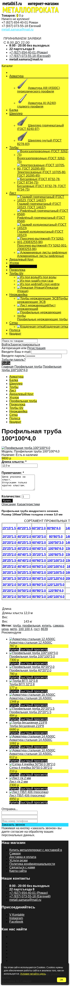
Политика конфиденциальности (32, 864)
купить (46, 625)
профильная (31, 625)
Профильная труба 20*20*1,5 (30, 712)
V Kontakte (16, 914)
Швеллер (16, 113)
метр (13, 629)
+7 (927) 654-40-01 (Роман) (28, 52)
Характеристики (28, 504)
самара (58, 625)
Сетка (13, 322)
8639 (44, 629)
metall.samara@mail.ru (17, 29)
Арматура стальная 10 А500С (30, 753)
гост (36, 629)
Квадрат (15, 333)
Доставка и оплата (22, 857)
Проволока (17, 270)
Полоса (14, 330)
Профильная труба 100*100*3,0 (32, 656)
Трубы (13, 147)
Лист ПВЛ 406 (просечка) (27, 795)
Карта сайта (18, 870)
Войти (6, 344)
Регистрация (36, 348)
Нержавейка (18, 294)
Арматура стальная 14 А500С (30, 740)
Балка (13, 110)
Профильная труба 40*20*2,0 (30, 670)
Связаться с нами (22, 867)
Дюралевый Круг (21, 259)
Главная (8, 366)
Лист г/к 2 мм (18, 781)
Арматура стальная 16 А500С (30, 698)
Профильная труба (23, 266)
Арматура (16, 76)
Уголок (14, 263)
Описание (9, 504)
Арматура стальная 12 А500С (30, 642)
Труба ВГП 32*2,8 (22, 684)
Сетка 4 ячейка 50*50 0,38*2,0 (30, 767)
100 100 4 (25, 629)
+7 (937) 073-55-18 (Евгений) (30, 56)
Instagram (16, 918)
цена (5, 629)
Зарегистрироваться (25, 344)
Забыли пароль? (14, 359)
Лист (12, 193)
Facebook (16, 921)
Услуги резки (18, 860)
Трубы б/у (16, 273)
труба (17, 625)
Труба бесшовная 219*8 (26, 726)
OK (61, 979)
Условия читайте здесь (33, 973)
